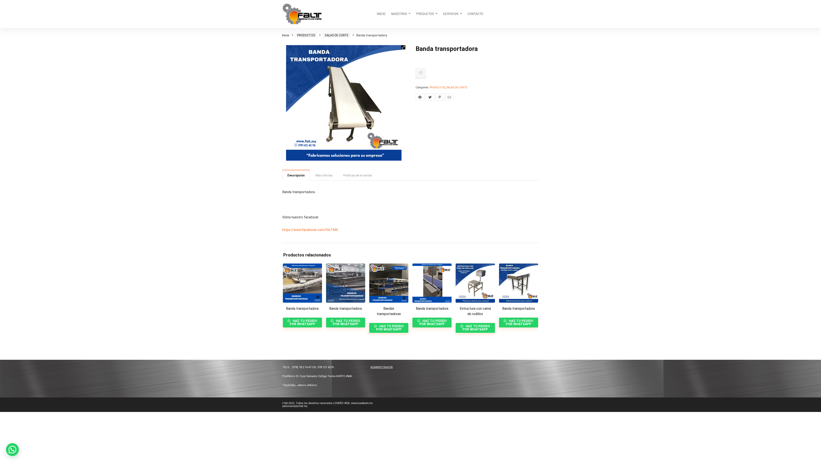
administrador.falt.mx (294, 406)
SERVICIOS (451, 14)
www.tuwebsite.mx (362, 403)
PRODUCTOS (425, 14)
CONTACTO (475, 14)
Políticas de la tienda (357, 175)
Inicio (285, 35)
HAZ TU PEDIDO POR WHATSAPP (303, 322)
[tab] (296, 175)
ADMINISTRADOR (381, 367)
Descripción (296, 175)
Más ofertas (324, 175)
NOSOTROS (399, 14)
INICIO (381, 14)
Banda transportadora (302, 309)
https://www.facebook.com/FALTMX (310, 230)
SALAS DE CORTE (336, 35)
